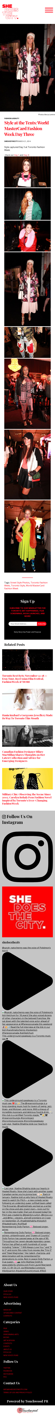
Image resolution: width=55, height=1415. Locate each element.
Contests (7, 1316)
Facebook (7, 1371)
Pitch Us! (7, 1294)
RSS (5, 1377)
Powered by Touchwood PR (27, 1401)
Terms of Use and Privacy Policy (17, 1392)
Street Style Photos (20, 582)
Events (6, 1346)
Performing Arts (11, 1334)
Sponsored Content (12, 1313)
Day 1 (16, 155)
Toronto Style (18, 585)
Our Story (8, 1291)
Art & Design (9, 1340)
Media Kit (7, 1310)
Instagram (8, 1374)
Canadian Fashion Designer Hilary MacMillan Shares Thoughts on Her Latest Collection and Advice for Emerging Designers (23, 756)
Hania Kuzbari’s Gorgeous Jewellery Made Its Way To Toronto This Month (27, 716)
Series (6, 1331)
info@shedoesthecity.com (15, 1389)
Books (6, 1337)
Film (5, 1328)
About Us (7, 1349)
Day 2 (26, 155)
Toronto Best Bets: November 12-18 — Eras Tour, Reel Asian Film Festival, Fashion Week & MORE (24, 678)
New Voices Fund (10, 1297)
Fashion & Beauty (11, 118)
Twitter (6, 1368)
